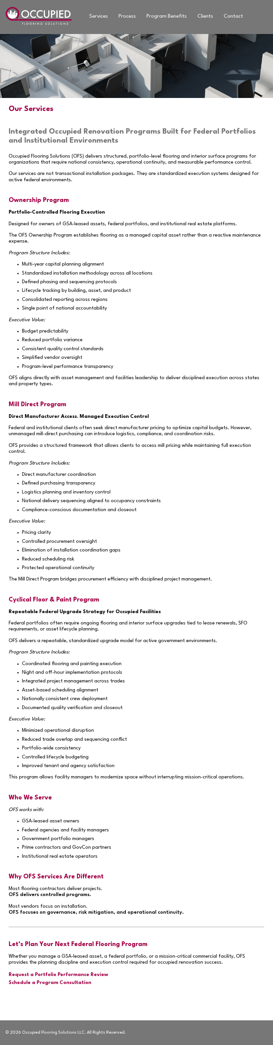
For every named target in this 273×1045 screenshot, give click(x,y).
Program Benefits (166, 16)
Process (127, 16)
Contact (233, 16)
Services (98, 16)
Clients (205, 16)
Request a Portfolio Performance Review (58, 974)
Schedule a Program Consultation (50, 982)
